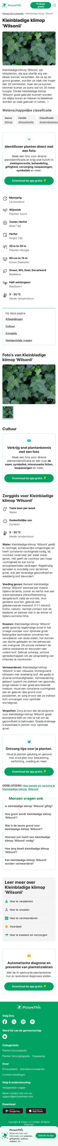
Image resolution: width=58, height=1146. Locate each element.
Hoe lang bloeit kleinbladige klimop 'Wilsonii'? (27, 850)
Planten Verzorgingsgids (16, 1056)
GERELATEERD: (28, 787)
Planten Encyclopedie (12, 13)
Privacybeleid (10, 1069)
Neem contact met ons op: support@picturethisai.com (17, 1095)
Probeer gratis (40, 5)
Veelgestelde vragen (13, 1087)
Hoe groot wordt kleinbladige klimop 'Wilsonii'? (28, 816)
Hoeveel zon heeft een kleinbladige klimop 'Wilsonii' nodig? (27, 839)
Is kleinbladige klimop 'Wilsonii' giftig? (28, 806)
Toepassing (38, 1056)
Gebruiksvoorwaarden (32, 1069)
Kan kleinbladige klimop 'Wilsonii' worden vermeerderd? (26, 862)
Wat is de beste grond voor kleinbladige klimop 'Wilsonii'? (23, 827)
